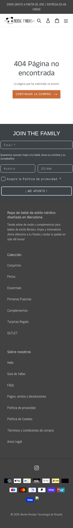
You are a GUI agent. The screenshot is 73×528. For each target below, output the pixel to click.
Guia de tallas (16, 374)
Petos (11, 276)
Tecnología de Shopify (50, 514)
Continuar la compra (33, 94)
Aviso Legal (14, 441)
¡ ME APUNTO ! (36, 191)
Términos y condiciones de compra (30, 430)
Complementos (17, 310)
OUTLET (12, 333)
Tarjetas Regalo (18, 321)
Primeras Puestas (19, 299)
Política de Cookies (19, 419)
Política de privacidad (21, 408)
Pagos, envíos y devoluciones (26, 396)
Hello (10, 362)
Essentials (14, 288)
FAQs (10, 385)
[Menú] (65, 20)
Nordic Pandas (28, 514)
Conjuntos (14, 265)
